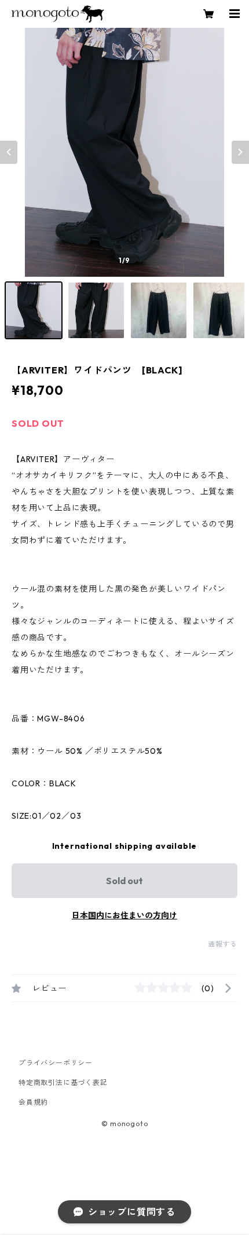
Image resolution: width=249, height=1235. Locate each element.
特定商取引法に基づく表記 (63, 1082)
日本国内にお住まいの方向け (124, 915)
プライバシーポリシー (56, 1062)
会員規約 (33, 1102)
